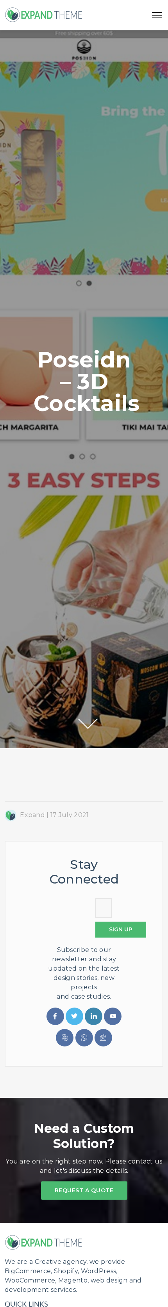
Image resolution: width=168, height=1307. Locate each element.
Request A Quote (84, 1190)
